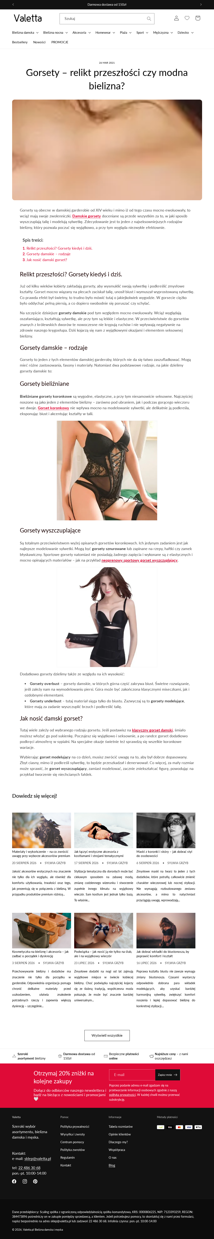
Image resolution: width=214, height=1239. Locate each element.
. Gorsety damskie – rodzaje (47, 253)
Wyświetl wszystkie (107, 1035)
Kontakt (65, 1165)
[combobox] (107, 18)
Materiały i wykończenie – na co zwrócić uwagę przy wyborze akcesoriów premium (41, 854)
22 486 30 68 (29, 1167)
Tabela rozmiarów (121, 1126)
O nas (113, 1157)
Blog (112, 1165)
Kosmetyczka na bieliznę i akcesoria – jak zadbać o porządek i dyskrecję (40, 954)
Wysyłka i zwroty (72, 1134)
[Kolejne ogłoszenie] (201, 4)
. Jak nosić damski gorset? (45, 259)
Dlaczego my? (118, 1142)
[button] (25, 32)
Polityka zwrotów (72, 1150)
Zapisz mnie (165, 1074)
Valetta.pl (28, 1229)
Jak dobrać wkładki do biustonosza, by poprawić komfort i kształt (162, 954)
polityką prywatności (122, 1095)
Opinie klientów (120, 1134)
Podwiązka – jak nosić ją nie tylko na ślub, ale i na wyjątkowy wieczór (103, 954)
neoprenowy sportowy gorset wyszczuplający (140, 560)
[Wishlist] (187, 18)
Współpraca (117, 1150)
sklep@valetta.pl (37, 1158)
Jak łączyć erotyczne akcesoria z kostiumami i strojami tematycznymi (99, 854)
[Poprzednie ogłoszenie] (13, 4)
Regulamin (67, 1157)
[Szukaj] (149, 18)
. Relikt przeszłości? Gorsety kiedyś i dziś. (57, 248)
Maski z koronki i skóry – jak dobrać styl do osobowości (164, 854)
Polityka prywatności (74, 1126)
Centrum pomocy (72, 1142)
